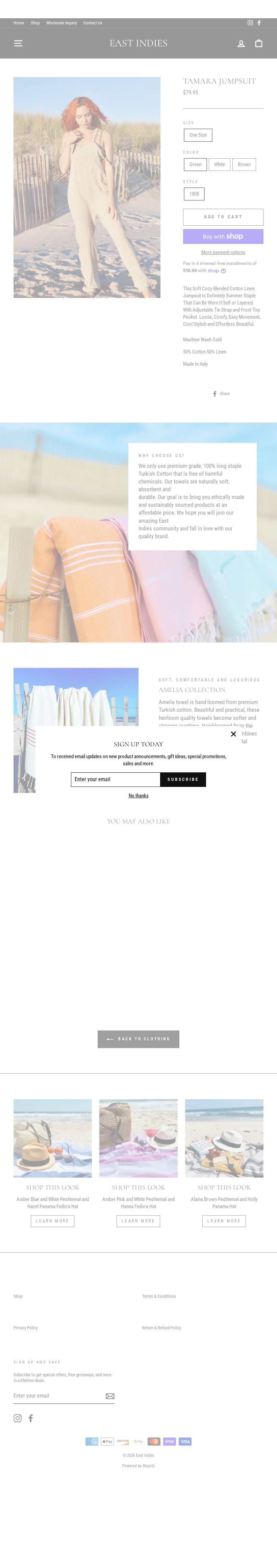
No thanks (139, 796)
